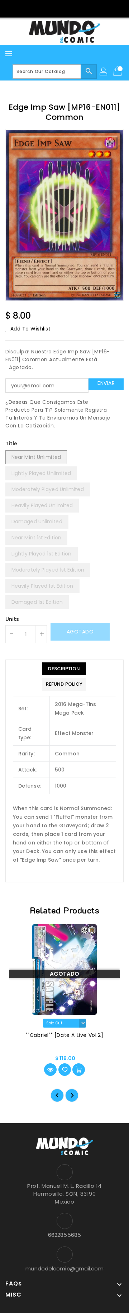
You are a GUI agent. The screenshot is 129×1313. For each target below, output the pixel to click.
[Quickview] (50, 1069)
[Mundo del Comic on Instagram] (71, 8)
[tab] (64, 668)
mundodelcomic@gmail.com (64, 1268)
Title (11, 443)
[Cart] (118, 71)
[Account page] (104, 71)
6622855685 (64, 1235)
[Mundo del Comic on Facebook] (57, 8)
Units (12, 619)
